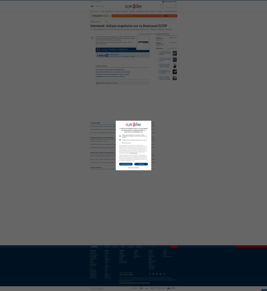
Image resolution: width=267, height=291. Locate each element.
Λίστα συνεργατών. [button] (133, 153)
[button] (133, 143)
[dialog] (133, 145)
